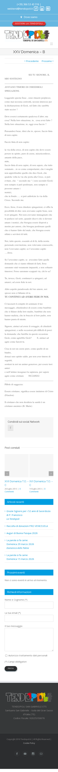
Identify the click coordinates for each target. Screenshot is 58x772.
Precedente (32, 61)
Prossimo (47, 61)
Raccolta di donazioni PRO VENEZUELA (27, 525)
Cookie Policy (29, 743)
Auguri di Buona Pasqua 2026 (22, 533)
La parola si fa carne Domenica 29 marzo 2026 (20, 544)
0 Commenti (13, 490)
